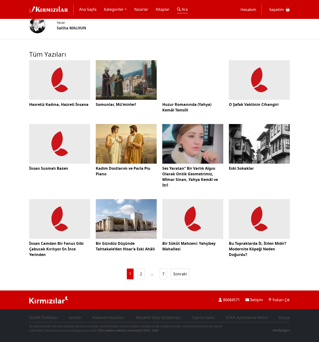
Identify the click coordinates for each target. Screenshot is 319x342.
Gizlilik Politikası (43, 317)
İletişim (256, 299)
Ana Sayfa (87, 9)
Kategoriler (114, 9)
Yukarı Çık (280, 299)
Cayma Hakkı (203, 317)
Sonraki (180, 273)
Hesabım (248, 9)
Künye (284, 317)
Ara (184, 9)
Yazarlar (141, 9)
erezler (75, 317)
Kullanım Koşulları (108, 317)
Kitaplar (163, 9)
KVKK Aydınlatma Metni (246, 317)
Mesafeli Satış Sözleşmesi (158, 317)
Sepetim (276, 9)
